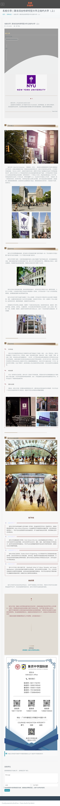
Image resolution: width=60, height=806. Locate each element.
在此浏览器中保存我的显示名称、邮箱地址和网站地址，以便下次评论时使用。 (25, 787)
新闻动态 (9, 14)
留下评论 (18, 26)
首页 (4, 14)
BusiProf (26, 803)
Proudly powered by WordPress (10, 803)
